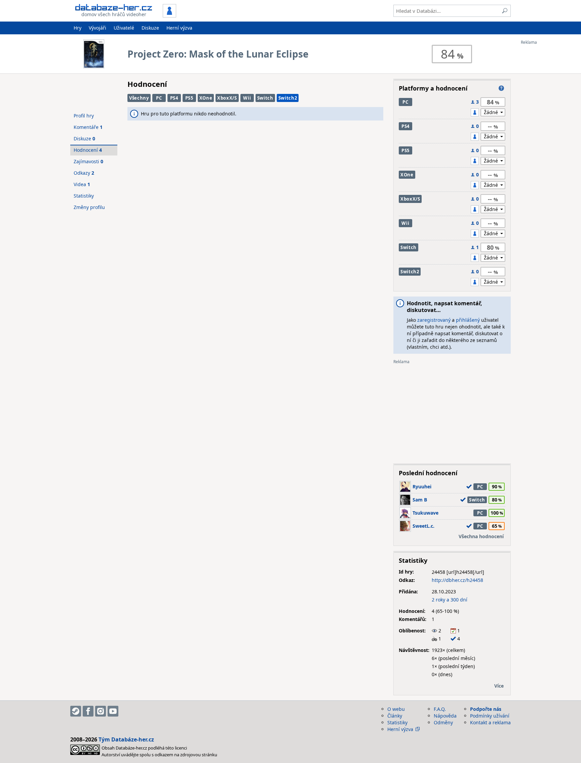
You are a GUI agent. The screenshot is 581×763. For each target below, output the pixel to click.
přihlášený (468, 320)
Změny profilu (89, 207)
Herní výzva (179, 28)
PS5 (189, 98)
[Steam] (75, 711)
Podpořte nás (485, 709)
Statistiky (84, 196)
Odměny (443, 722)
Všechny (139, 98)
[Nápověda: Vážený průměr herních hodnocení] (501, 88)
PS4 (174, 98)
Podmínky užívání (489, 716)
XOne (205, 98)
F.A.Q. (440, 709)
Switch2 (287, 98)
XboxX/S (227, 98)
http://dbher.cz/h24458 (457, 580)
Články (394, 716)
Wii (247, 98)
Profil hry (84, 115)
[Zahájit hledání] (504, 10)
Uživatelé (124, 28)
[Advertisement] (548, 146)
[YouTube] (113, 711)
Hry (77, 28)
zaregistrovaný (434, 320)
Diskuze (150, 28)
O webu (396, 709)
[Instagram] (100, 711)
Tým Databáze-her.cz (126, 739)
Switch (265, 98)
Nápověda (445, 716)
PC (159, 98)
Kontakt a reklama (490, 722)
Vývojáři (97, 28)
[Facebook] (88, 711)
